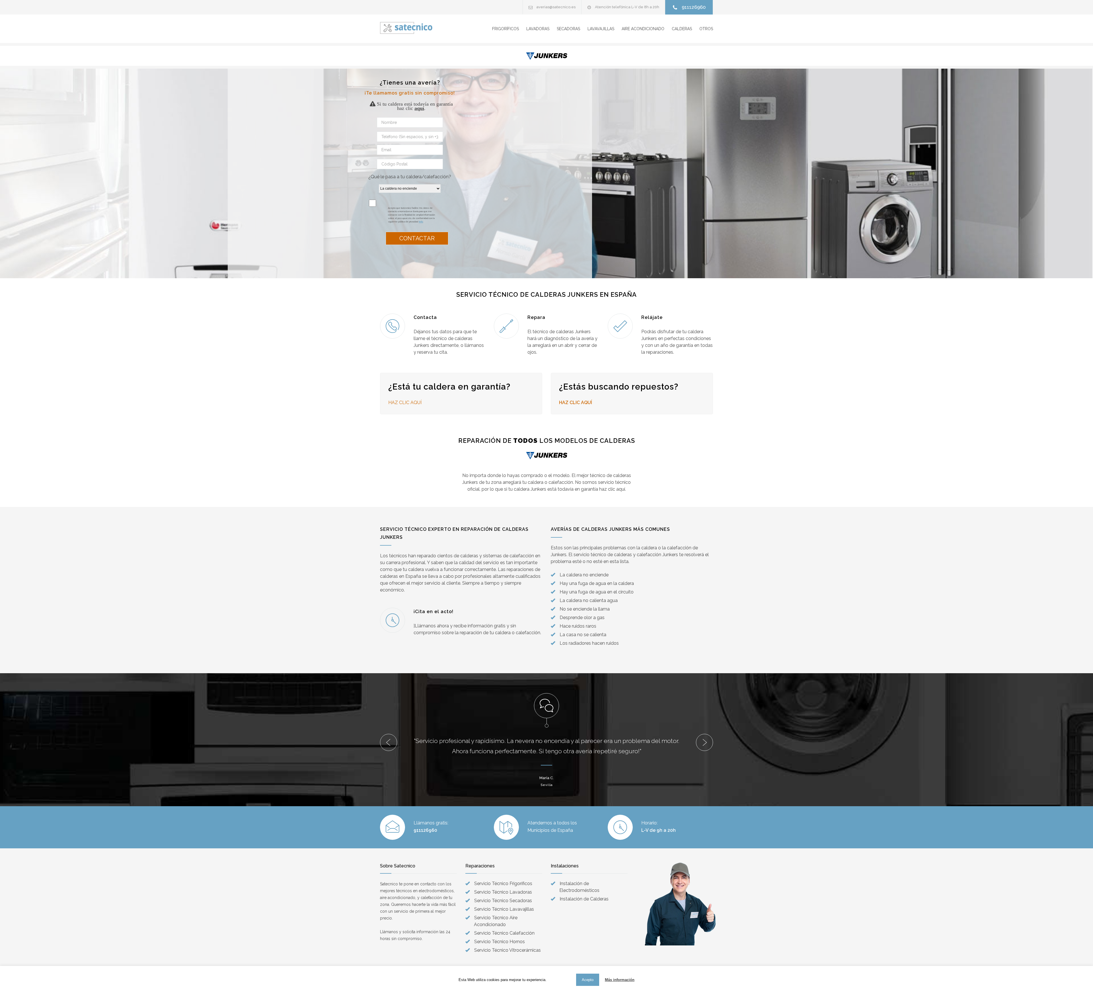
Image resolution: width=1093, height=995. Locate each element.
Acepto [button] (587, 980)
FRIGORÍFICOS (505, 28)
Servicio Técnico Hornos (499, 941)
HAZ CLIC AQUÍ (576, 402)
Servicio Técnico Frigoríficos (503, 883)
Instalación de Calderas (584, 899)
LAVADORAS (537, 28)
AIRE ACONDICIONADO (643, 28)
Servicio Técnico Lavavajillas (504, 909)
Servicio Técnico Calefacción (504, 933)
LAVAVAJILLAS (600, 28)
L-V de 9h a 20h (658, 830)
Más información (619, 980)
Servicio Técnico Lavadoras (503, 892)
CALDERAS (682, 28)
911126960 (694, 7)
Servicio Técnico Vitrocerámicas (507, 950)
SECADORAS (568, 28)
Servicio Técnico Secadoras (503, 900)
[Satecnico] (407, 28)
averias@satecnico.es (556, 7)
